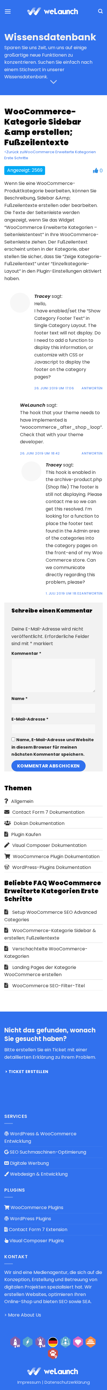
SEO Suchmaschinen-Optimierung (47, 1152)
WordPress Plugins (30, 1218)
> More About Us (22, 1315)
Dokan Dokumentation (39, 823)
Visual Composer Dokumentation (49, 845)
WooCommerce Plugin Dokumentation (56, 856)
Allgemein (22, 801)
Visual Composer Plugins (36, 1240)
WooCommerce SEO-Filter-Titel (48, 985)
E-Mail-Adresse (30, 719)
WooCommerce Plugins (36, 1207)
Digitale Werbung (29, 1163)
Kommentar (26, 653)
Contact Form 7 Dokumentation (48, 812)
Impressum (29, 1382)
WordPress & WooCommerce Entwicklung (40, 1137)
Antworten (92, 388)
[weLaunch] (53, 11)
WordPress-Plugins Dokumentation (51, 867)
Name (19, 698)
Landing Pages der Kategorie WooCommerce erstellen (40, 971)
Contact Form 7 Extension (37, 1229)
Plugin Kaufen (26, 834)
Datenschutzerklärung (67, 1382)
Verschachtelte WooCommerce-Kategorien (46, 953)
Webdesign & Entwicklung (38, 1174)
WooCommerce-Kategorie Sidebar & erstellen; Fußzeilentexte (50, 934)
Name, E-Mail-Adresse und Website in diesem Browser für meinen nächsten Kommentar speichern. (52, 747)
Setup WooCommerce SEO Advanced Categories (50, 916)
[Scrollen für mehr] (53, 82)
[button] (7, 11)
